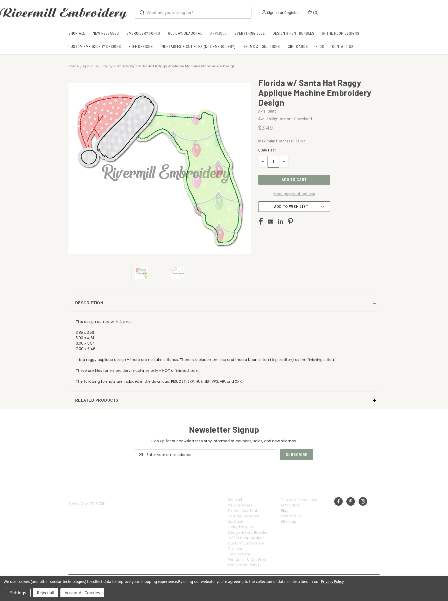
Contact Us (343, 47)
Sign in (273, 12)
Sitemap (288, 521)
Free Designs (141, 47)
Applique (218, 33)
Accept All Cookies (82, 593)
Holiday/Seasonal (185, 33)
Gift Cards (298, 47)
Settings (18, 593)
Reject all (45, 593)
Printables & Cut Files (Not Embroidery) (198, 47)
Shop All (76, 33)
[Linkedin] (280, 221)
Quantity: (267, 150)
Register (291, 12)
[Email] (270, 221)
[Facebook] (260, 221)
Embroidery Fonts (143, 33)
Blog (320, 47)
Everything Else (250, 33)
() (315, 12)
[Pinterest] (290, 221)
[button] (224, 303)
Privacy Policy (332, 581)
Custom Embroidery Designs (94, 47)
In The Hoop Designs (340, 33)
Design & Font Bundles (293, 33)
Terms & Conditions (261, 47)
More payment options (294, 193)
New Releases (106, 33)
